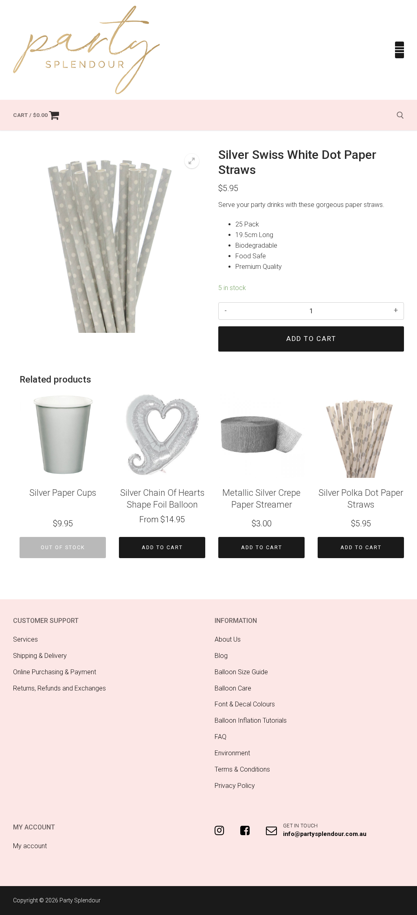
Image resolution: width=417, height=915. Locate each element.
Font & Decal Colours (245, 704)
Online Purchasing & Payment (54, 672)
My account (30, 846)
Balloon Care (233, 688)
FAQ (220, 737)
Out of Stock (63, 547)
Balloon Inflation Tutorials (251, 720)
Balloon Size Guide (241, 672)
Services (25, 639)
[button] (191, 161)
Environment (232, 753)
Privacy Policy (235, 786)
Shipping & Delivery (40, 656)
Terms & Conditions (242, 769)
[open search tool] (400, 115)
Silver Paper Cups (62, 493)
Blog (221, 656)
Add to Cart (162, 547)
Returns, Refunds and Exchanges (59, 688)
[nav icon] (399, 50)
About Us (228, 639)
